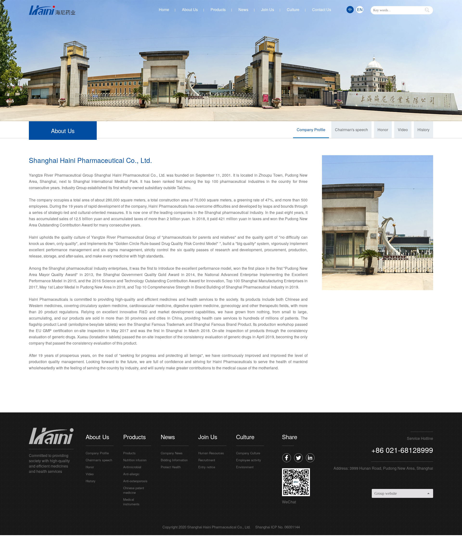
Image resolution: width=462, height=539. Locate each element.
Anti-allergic (131, 474)
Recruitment (206, 460)
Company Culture (248, 453)
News (243, 9)
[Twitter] (298, 457)
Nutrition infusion (135, 460)
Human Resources (211, 453)
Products (218, 9)
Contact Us (321, 9)
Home (164, 9)
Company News (172, 453)
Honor (383, 129)
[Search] (427, 10)
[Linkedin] (310, 457)
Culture (293, 9)
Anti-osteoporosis (135, 481)
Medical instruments (131, 501)
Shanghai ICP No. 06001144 (277, 526)
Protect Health (171, 467)
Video (403, 129)
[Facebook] (286, 457)
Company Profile (311, 129)
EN (360, 9)
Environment (245, 467)
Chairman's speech (351, 129)
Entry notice (206, 467)
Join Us (267, 9)
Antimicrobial (132, 467)
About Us (190, 9)
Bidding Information (174, 460)
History (423, 129)
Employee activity (248, 460)
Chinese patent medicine (133, 490)
